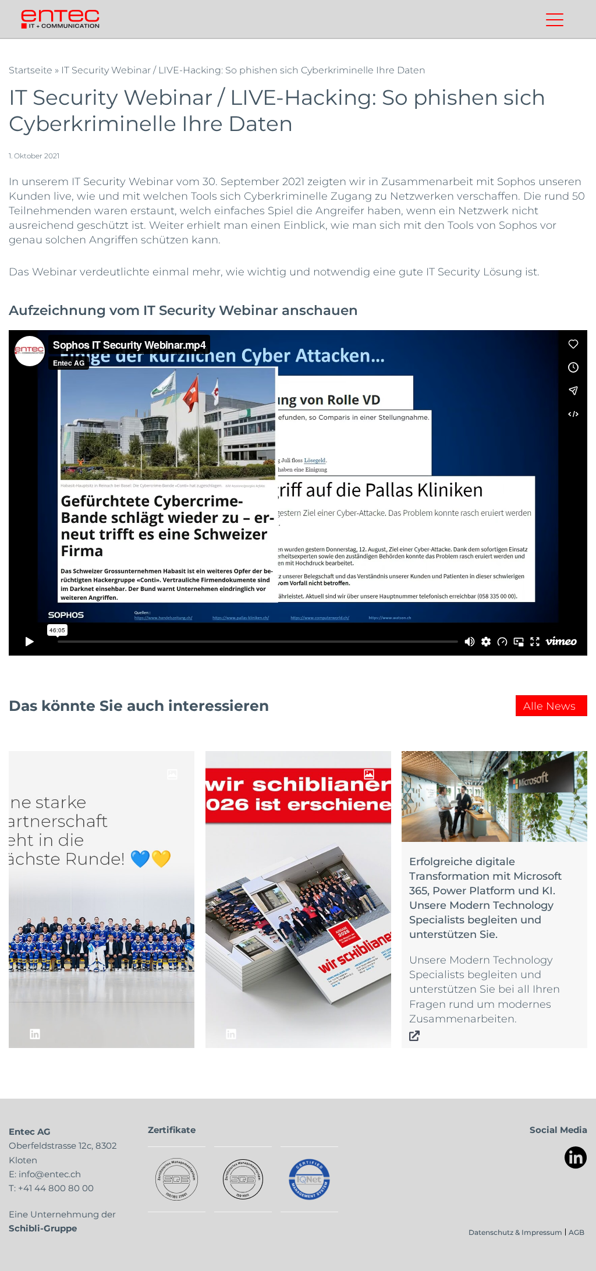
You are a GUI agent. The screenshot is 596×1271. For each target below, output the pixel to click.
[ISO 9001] (243, 1179)
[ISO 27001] (176, 1179)
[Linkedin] (576, 1157)
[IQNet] (309, 1179)
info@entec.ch (50, 1174)
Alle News (549, 706)
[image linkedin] (101, 899)
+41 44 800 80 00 (56, 1188)
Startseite (30, 69)
